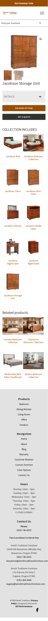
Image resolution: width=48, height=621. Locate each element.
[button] (40, 39)
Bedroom (24, 404)
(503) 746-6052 (24, 530)
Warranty (23, 454)
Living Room (24, 414)
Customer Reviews (24, 459)
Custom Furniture (24, 464)
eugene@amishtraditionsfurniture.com (25, 583)
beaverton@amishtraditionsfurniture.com (27, 560)
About (24, 444)
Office (24, 419)
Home (24, 438)
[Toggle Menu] (42, 13)
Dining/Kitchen (24, 409)
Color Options (24, 469)
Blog (24, 449)
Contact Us (24, 475)
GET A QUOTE (24, 117)
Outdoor (24, 424)
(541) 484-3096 (24, 580)
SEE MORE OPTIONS (24, 108)
